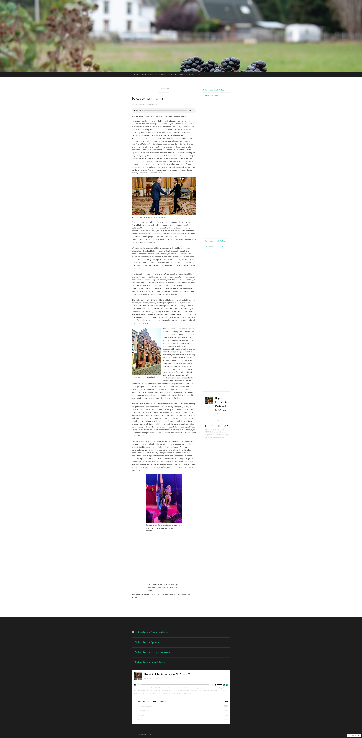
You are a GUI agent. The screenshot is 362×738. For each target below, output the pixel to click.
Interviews (162, 74)
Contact (200, 74)
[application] (216, 426)
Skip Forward (227, 426)
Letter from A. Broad (151, 678)
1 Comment (152, 104)
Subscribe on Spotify (211, 95)
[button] (181, 701)
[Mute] (219, 426)
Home (136, 74)
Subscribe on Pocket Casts (214, 247)
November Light (147, 99)
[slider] (222, 425)
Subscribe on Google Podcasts (215, 241)
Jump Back (225, 426)
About (191, 74)
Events (181, 74)
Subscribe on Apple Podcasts (215, 90)
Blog (172, 74)
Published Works (148, 74)
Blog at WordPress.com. (142, 735)
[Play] (206, 426)
